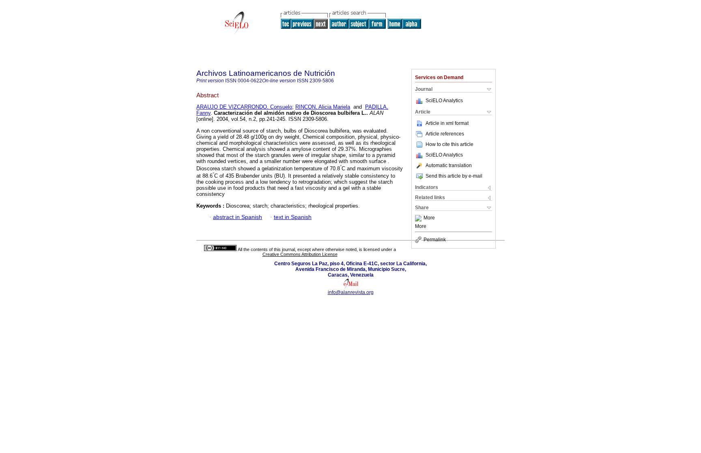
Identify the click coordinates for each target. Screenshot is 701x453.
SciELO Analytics (444, 100)
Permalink (435, 240)
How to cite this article (449, 144)
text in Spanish (293, 217)
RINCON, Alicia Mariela (322, 107)
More (429, 218)
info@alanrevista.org (351, 292)
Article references (445, 134)
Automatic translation (449, 165)
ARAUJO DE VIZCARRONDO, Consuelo (244, 107)
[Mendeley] (419, 218)
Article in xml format (447, 123)
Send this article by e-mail (454, 176)
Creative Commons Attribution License (300, 254)
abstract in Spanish (237, 217)
